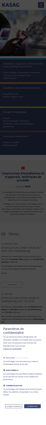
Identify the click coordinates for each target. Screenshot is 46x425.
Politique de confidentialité (12, 349)
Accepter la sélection (14, 406)
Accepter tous (32, 406)
